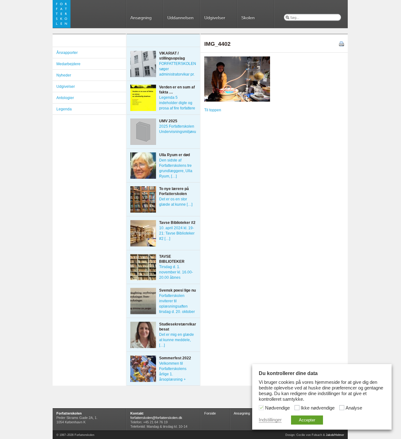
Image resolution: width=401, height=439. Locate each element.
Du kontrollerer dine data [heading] (288, 373)
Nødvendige (277, 407)
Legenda (64, 109)
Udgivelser (214, 17)
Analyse (354, 407)
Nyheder (63, 75)
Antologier (65, 98)
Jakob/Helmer (335, 434)
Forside (210, 413)
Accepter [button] (307, 420)
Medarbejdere (68, 64)
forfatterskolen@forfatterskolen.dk (156, 418)
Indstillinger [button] (270, 419)
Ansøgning (141, 17)
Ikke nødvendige (318, 407)
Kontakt (136, 413)
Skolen (248, 17)
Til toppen (212, 110)
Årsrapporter (67, 52)
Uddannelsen (180, 17)
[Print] (341, 45)
